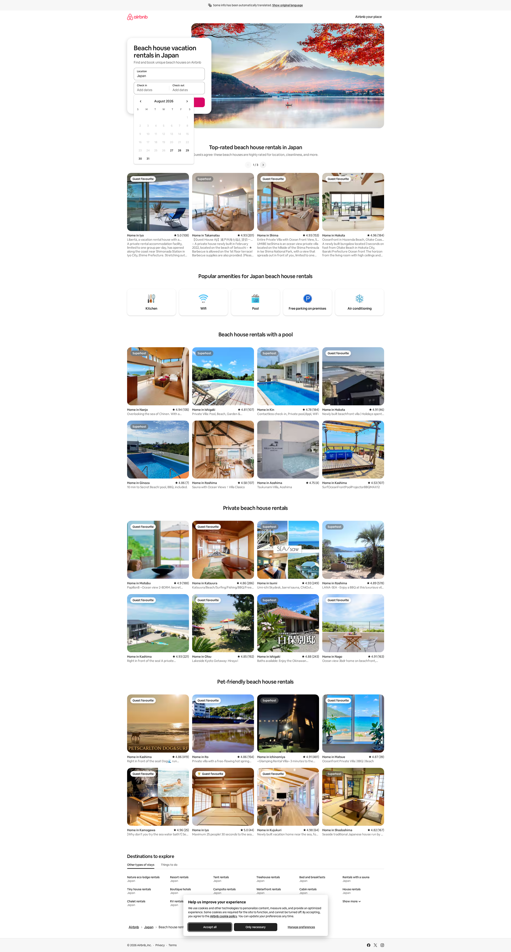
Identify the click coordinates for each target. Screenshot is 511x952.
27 (171, 150)
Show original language (287, 5)
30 (140, 158)
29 (187, 150)
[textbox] (151, 89)
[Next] (263, 165)
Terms (172, 945)
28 (179, 150)
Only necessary (256, 927)
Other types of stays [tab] (140, 865)
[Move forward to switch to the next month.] (187, 101)
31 (148, 158)
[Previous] (248, 165)
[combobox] (169, 75)
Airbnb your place (368, 17)
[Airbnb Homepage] (137, 16)
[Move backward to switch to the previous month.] (141, 101)
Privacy (160, 945)
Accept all (209, 927)
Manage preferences (301, 927)
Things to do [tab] (169, 865)
